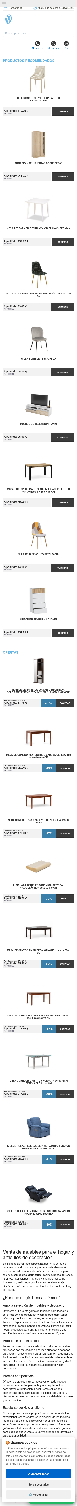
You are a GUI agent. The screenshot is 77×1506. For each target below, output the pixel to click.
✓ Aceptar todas (38, 1474)
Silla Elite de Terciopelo (38, 358)
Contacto (37, 48)
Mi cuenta (53, 48)
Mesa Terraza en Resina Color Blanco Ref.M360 (38, 228)
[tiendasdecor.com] (38, 19)
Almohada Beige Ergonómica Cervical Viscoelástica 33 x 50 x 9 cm (38, 886)
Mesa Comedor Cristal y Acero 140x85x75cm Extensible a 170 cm (39, 1082)
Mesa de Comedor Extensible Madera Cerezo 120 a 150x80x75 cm (38, 756)
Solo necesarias (38, 1484)
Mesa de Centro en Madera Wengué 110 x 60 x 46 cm (38, 952)
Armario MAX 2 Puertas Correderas (38, 163)
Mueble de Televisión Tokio (38, 424)
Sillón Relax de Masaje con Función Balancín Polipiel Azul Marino (38, 1212)
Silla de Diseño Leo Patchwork (39, 554)
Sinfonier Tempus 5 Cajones (38, 619)
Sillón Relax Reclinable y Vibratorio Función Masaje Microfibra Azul (38, 1147)
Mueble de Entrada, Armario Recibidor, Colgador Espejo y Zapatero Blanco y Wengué (38, 691)
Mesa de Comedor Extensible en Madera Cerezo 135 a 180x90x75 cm (38, 1017)
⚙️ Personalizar (38, 1494)
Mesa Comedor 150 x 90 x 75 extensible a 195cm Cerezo (38, 821)
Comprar (63, 111)
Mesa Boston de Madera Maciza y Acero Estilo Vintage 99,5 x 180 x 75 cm (38, 490)
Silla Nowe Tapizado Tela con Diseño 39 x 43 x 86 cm (38, 295)
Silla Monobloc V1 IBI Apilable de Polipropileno (38, 99)
